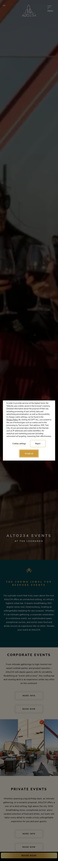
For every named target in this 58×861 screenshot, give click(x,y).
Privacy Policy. (12, 419)
